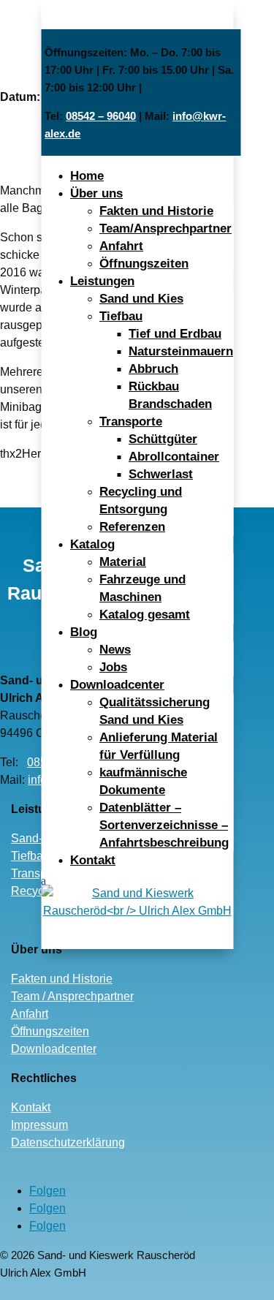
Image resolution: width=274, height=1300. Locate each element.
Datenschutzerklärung (68, 1142)
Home (87, 176)
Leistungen (102, 281)
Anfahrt (121, 246)
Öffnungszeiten (144, 264)
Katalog (92, 544)
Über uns (96, 193)
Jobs (113, 667)
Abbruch (153, 369)
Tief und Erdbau (175, 334)
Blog (83, 632)
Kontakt (92, 860)
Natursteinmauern (181, 351)
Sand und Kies (141, 299)
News (115, 650)
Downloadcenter (117, 685)
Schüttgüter (163, 439)
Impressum (39, 1125)
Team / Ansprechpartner (72, 996)
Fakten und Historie (156, 211)
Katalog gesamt (144, 614)
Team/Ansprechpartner (165, 228)
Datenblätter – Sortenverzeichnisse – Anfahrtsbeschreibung (164, 825)
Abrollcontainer (174, 457)
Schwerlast (161, 474)
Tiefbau (120, 316)
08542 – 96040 (101, 116)
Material (122, 562)
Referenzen (132, 527)
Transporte (130, 421)
